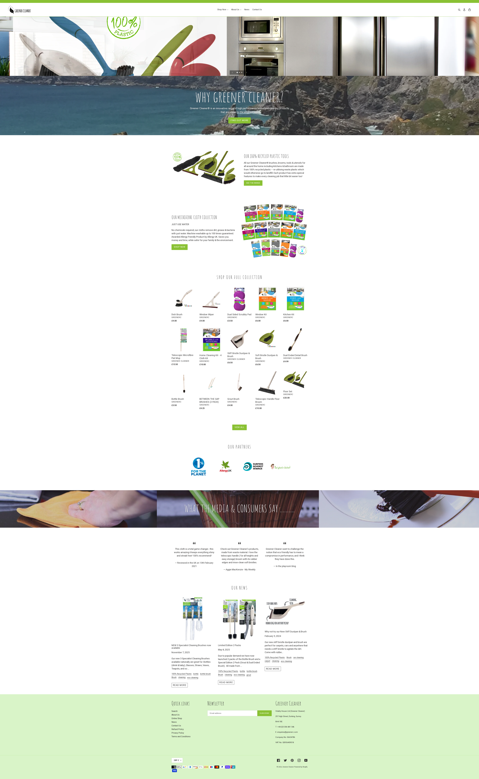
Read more (179, 685)
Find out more (239, 120)
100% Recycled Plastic (182, 674)
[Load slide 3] (242, 72)
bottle (195, 674)
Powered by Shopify (300, 767)
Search (175, 711)
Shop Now (179, 247)
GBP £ (176, 760)
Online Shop (177, 718)
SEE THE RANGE (253, 183)
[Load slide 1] (237, 72)
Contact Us (176, 725)
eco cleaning (192, 677)
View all (239, 427)
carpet (267, 661)
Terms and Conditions (181, 736)
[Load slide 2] (239, 72)
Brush (174, 677)
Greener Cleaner (288, 767)
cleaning (181, 677)
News (174, 722)
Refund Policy (178, 729)
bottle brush (205, 674)
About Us (176, 715)
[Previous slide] (232, 72)
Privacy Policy (178, 733)
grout (248, 675)
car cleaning (298, 657)
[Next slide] (246, 72)
